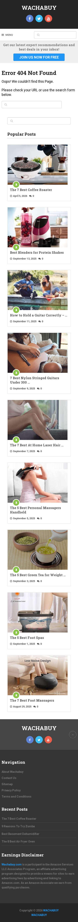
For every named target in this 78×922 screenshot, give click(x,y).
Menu (9, 34)
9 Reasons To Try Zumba (18, 826)
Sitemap (7, 784)
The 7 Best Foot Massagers (32, 700)
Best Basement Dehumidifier (20, 833)
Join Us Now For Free (39, 57)
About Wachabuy (12, 771)
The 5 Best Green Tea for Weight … (38, 575)
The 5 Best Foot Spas (27, 638)
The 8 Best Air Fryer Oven (18, 841)
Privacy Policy (11, 790)
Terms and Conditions (16, 796)
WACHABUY (39, 7)
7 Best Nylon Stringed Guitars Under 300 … (34, 380)
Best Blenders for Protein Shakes (37, 252)
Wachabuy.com (12, 864)
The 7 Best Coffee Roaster (31, 190)
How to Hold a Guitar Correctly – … (38, 315)
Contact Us (9, 778)
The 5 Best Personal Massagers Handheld (35, 510)
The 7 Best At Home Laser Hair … (36, 445)
